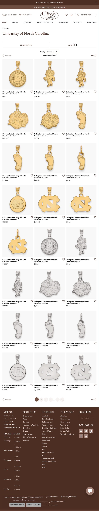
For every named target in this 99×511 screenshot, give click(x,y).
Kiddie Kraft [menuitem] (46, 440)
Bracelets (26, 428)
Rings (25, 419)
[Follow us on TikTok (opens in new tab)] (91, 431)
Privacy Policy (65, 431)
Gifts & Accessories (29, 437)
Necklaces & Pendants (31, 425)
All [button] (62, 399)
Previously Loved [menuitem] (48, 458)
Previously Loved (45, 22)
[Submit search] (78, 15)
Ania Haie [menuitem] (45, 416)
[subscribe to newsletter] (92, 418)
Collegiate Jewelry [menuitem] (48, 419)
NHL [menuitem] (43, 455)
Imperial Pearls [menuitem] (47, 431)
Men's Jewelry (28, 434)
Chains (25, 431)
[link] (49, 7)
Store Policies (65, 422)
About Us (63, 416)
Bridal (15, 22)
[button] (66, 15)
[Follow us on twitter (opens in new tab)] (86, 431)
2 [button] (41, 399)
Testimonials (64, 425)
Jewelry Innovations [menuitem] (48, 437)
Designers (63, 22)
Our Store (92, 22)
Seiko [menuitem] (43, 464)
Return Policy (65, 428)
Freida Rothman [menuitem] (47, 425)
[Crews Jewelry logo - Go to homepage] (49, 14)
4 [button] (50, 399)
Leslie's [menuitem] (44, 446)
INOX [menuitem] (43, 434)
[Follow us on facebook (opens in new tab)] (81, 436)
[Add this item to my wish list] (31, 91)
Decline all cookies (17, 505)
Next (92, 55)
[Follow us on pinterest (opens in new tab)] (81, 431)
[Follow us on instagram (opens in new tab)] (86, 436)
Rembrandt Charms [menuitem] (49, 461)
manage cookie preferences (23, 500)
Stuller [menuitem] (44, 467)
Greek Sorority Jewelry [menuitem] (49, 428)
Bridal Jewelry (28, 416)
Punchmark (53, 505)
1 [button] (37, 399)
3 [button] (46, 399)
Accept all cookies (34, 505)
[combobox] (88, 15)
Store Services (65, 419)
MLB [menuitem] (43, 449)
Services (78, 22)
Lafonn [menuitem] (44, 443)
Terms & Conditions (67, 434)
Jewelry (27, 22)
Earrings (26, 422)
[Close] (95, 2)
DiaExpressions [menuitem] (47, 422)
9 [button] (57, 399)
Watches (26, 440)
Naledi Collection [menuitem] (48, 452)
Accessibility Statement (68, 497)
